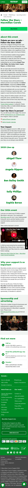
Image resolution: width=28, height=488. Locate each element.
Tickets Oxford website (7, 104)
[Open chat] (24, 484)
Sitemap (3, 457)
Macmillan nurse (5, 217)
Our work (18, 389)
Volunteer (4, 409)
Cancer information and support (6, 394)
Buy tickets (14, 28)
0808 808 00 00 (14, 432)
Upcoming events (21, 15)
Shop (2, 414)
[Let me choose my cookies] (3, 485)
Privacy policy (4, 461)
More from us (6, 389)
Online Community (6, 397)
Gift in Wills (4, 382)
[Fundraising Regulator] (15, 448)
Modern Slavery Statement (7, 463)
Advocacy (4, 407)
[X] (11, 453)
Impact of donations (20, 382)
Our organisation (19, 398)
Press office (18, 406)
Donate (24, 1)
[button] (3, 2)
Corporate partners (20, 403)
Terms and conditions (6, 459)
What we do (18, 401)
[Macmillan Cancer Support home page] (1, 15)
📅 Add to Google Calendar (8, 122)
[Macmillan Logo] (14, 1)
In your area (4, 399)
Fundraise (4, 402)
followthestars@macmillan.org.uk (10, 311)
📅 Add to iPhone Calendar (8, 119)
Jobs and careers (19, 396)
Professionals (5, 412)
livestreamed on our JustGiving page (15, 114)
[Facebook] (8, 453)
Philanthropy (12, 15)
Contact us (18, 393)
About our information (20, 457)
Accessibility (18, 459)
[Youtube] (14, 453)
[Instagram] (17, 453)
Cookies (3, 464)
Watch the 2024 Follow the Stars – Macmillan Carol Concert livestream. (13, 254)
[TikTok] (20, 453)
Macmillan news (19, 408)
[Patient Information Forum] (23, 448)
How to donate (5, 380)
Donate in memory (6, 385)
